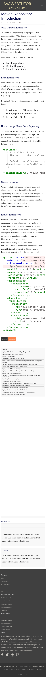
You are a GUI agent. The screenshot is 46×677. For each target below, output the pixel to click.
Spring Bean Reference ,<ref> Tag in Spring (14, 366)
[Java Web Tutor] (16, 5)
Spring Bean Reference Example (11, 369)
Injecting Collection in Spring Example (13, 379)
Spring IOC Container (8, 356)
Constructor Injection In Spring (11, 381)
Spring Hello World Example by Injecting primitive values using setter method (22, 361)
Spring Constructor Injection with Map (13, 394)
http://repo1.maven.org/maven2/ (15, 206)
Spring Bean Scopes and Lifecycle (11, 373)
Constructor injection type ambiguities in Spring (16, 385)
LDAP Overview (7, 350)
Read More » (25, 540)
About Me (25, 669)
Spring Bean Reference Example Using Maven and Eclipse (18, 371)
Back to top (22, 674)
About (2, 578)
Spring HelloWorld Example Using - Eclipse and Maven (18, 352)
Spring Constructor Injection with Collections (15, 390)
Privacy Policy (4, 581)
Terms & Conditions (5, 585)
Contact (3, 588)
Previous (4, 339)
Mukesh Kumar (20, 23)
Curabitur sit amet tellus (6, 598)
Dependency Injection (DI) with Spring (13, 358)
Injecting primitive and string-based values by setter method (19, 364)
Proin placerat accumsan (6, 604)
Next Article (12, 339)
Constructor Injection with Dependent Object (15, 388)
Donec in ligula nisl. (5, 629)
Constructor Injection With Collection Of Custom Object (18, 392)
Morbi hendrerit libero (6, 601)
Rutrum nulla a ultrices (6, 607)
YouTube (33, 669)
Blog (2, 591)
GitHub (41, 669)
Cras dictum (4, 610)
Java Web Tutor (25, 666)
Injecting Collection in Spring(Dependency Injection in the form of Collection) (21, 376)
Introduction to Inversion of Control (12, 354)
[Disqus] (23, 426)
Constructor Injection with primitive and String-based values (19, 383)
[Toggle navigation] (42, 5)
